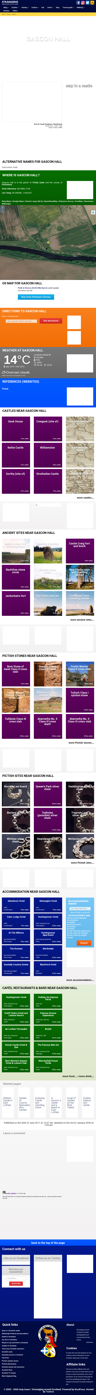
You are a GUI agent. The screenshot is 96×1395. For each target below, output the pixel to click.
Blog (5, 7)
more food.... (70, 1076)
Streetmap (88, 201)
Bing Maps (6, 201)
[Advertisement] (82, 516)
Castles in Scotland (9, 1346)
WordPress (80, 1389)
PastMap (79, 201)
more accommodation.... (80, 980)
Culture (34, 7)
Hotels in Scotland (9, 1337)
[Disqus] (32, 1162)
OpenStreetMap (50, 201)
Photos (6, 11)
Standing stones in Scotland (12, 1355)
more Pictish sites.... (82, 862)
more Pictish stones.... (81, 742)
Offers (15, 11)
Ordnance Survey (66, 201)
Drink (49, 7)
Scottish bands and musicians (13, 1367)
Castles (14, 7)
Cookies (71, 1348)
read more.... (90, 1342)
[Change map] (93, 212)
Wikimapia (6, 204)
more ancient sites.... (82, 619)
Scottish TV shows (9, 1373)
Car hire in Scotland (9, 1340)
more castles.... (85, 497)
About (70, 1324)
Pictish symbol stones (10, 1361)
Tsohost (50, 1392)
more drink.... (86, 1076)
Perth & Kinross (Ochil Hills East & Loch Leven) (38, 288)
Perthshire (7, 184)
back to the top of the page (48, 1242)
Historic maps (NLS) (33, 201)
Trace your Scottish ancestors (13, 1349)
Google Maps (18, 201)
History (24, 7)
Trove (5, 388)
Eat (43, 7)
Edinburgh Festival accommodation (15, 1333)
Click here (76, 1358)
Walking (80, 7)
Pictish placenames (9, 1364)
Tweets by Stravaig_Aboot (42, 1263)
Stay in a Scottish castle (11, 1330)
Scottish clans (7, 1352)
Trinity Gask (38, 182)
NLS (61, 127)
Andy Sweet (24, 1389)
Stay (57, 7)
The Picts (5, 1358)
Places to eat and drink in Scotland (15, 1343)
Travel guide (68, 7)
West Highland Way (9, 1376)
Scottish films (7, 1370)
